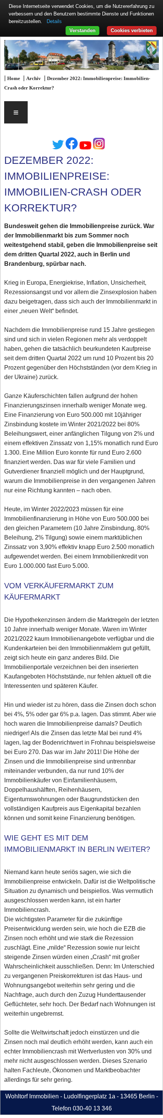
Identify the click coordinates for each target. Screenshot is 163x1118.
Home (13, 78)
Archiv (33, 78)
